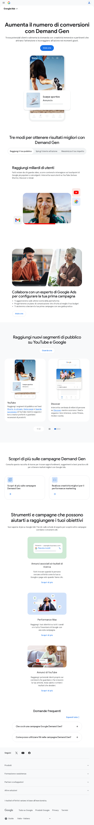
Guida (11, 818)
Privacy (55, 810)
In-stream (18, 409)
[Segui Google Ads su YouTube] (23, 753)
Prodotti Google (42, 810)
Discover (57, 410)
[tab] (21, 151)
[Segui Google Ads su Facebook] (29, 753)
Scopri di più (47, 582)
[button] (47, 726)
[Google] (9, 810)
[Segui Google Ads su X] (16, 753)
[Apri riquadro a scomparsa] (4, 3)
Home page (28, 409)
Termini (64, 810)
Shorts (10, 409)
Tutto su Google (26, 810)
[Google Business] (8, 3)
